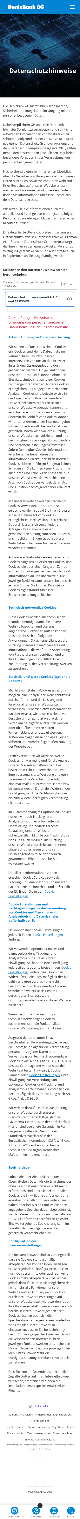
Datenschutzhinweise (45, 1445)
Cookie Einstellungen (47, 935)
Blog (54, 1427)
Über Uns (10, 1427)
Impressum (43, 1427)
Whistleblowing (60, 1445)
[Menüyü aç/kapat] (72, 7)
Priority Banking (40, 1421)
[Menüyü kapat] (40, 1505)
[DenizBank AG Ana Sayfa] (26, 7)
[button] (40, 299)
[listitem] (31, 1482)
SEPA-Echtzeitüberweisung (40, 1439)
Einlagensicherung (30, 1445)
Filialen (11, 1433)
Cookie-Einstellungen (44, 1449)
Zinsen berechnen (63, 1433)
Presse (31, 1427)
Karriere (21, 1427)
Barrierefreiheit (66, 1427)
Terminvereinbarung (39, 1433)
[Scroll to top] (40, 1459)
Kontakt (21, 1433)
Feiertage (32, 1449)
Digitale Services (62, 1414)
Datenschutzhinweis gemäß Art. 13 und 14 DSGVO (29, 283)
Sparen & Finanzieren (21, 1414)
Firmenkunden (43, 1414)
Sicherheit (70, 1445)
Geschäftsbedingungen (14, 1445)
